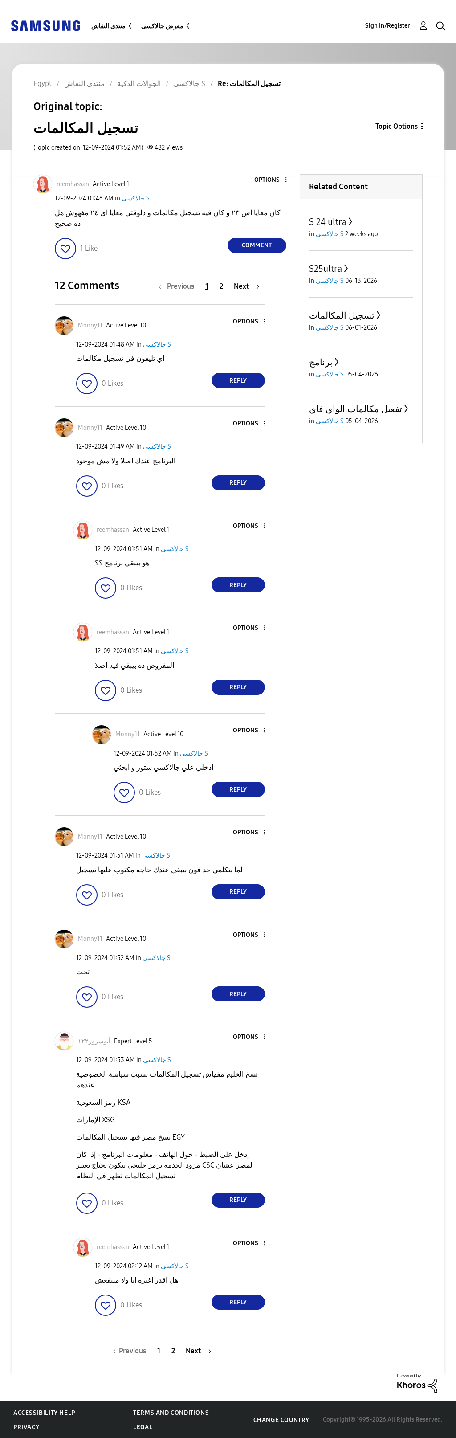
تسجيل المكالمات (342, 315)
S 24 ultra (327, 222)
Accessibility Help (44, 1413)
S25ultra (325, 268)
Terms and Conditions (171, 1413)
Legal (142, 1427)
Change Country (281, 1420)
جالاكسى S (136, 198)
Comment (257, 245)
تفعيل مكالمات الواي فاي (355, 409)
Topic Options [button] (396, 126)
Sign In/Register (387, 25)
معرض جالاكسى (162, 26)
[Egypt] (45, 25)
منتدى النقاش (108, 26)
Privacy (26, 1427)
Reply (238, 380)
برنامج (321, 362)
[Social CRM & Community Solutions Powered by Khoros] (417, 1382)
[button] (270, 180)
